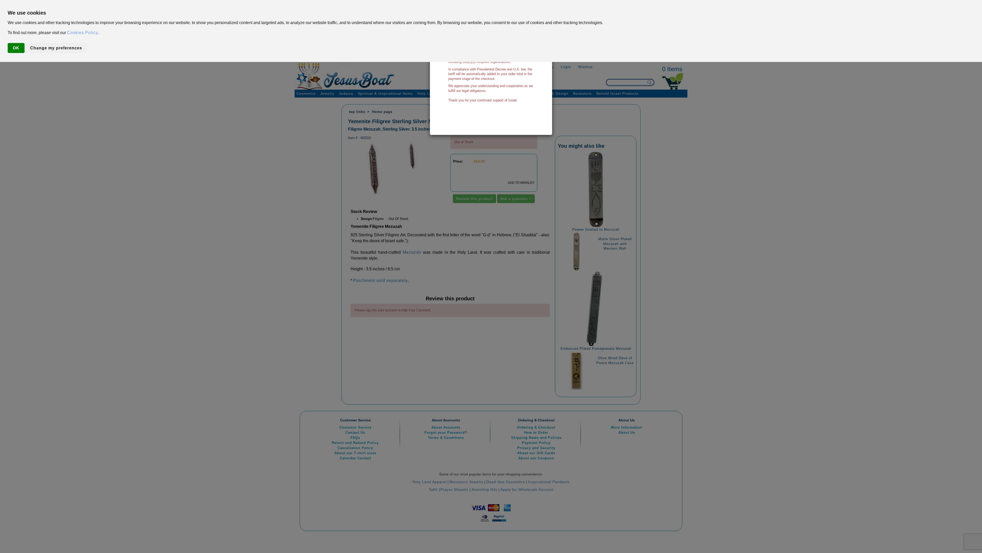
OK (16, 48)
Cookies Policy (82, 32)
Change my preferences (56, 48)
